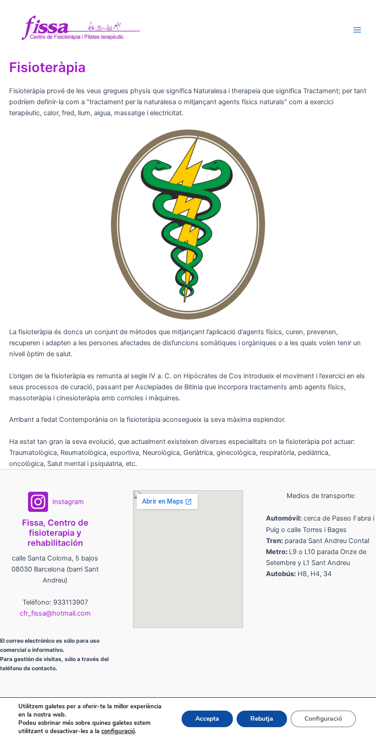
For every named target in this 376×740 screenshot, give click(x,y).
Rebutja (261, 718)
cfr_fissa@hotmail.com (55, 613)
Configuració (323, 718)
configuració (118, 731)
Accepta (207, 718)
